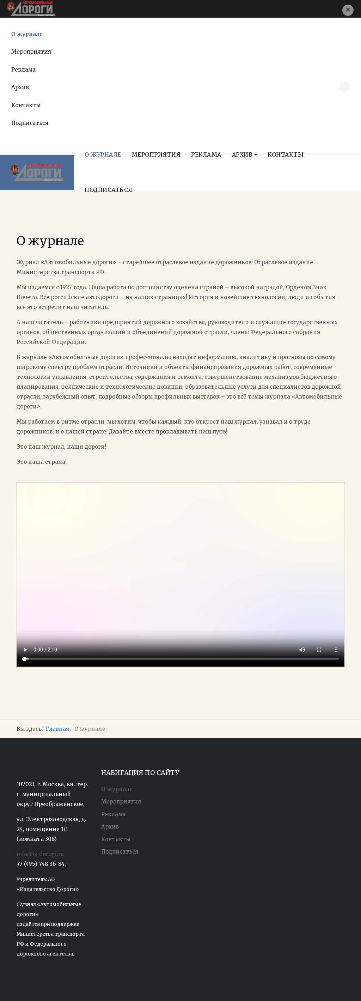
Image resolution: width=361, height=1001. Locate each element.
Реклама (23, 69)
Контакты (26, 105)
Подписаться (29, 123)
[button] (348, 10)
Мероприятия (31, 51)
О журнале (27, 34)
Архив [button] (20, 87)
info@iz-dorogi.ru (40, 854)
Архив (110, 826)
